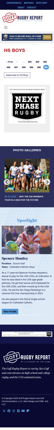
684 (38, 62)
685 (46, 62)
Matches (29, 2)
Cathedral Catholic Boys (22, 266)
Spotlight (41, 2)
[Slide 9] (42, 315)
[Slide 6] (30, 315)
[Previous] (7, 182)
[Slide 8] (38, 315)
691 (46, 67)
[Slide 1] (11, 315)
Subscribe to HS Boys (17, 75)
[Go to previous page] (17, 61)
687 (17, 67)
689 (32, 67)
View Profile (10, 311)
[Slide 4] (23, 315)
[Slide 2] (15, 315)
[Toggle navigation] (6, 27)
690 (39, 67)
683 (30, 62)
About (21, 7)
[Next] (47, 182)
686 (9, 67)
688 (24, 67)
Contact (32, 7)
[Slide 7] (34, 315)
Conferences (14, 2)
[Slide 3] (19, 315)
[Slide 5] (27, 315)
